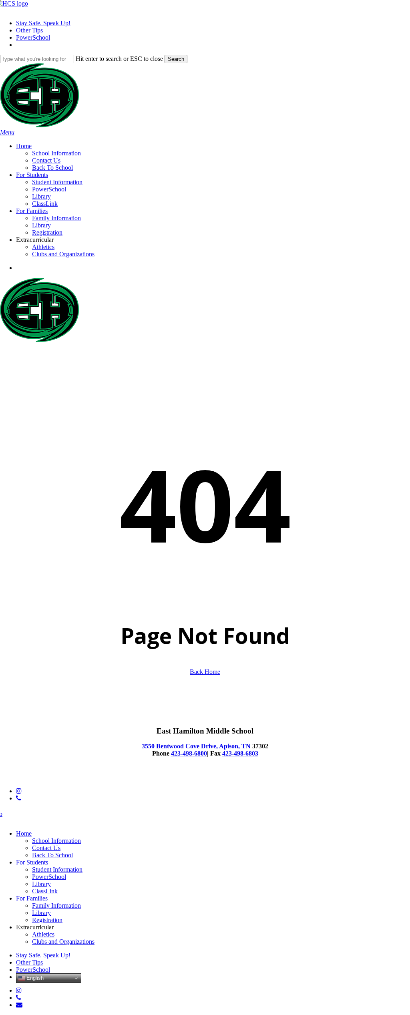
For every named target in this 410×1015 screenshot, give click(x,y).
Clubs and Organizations (63, 941)
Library (41, 883)
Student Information (57, 869)
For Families (32, 898)
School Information (56, 840)
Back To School (52, 855)
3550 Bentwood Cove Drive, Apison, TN (196, 746)
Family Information (56, 905)
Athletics (43, 934)
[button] (7, 132)
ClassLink (45, 891)
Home (24, 833)
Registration (47, 920)
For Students (32, 862)
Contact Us (46, 847)
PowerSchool (49, 876)
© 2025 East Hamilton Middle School (48, 777)
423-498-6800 (189, 753)
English (34, 978)
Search (176, 59)
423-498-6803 (240, 753)
